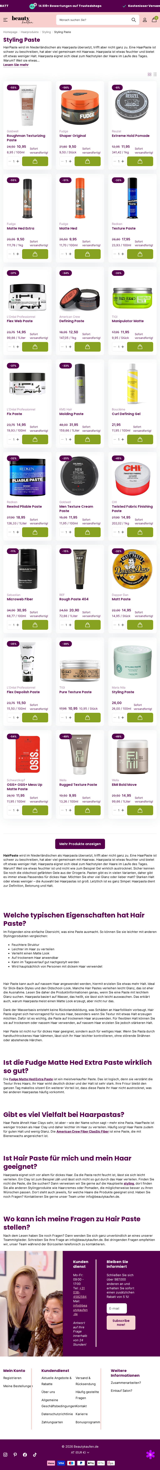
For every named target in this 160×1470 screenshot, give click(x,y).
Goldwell (12, 131)
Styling (46, 32)
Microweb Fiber (20, 599)
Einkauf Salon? (121, 1391)
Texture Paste (124, 228)
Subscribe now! (121, 1322)
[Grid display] (149, 74)
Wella (62, 780)
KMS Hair (65, 409)
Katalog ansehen (5, 20)
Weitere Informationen (125, 1373)
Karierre (82, 1414)
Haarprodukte (30, 32)
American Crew (69, 316)
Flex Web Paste (20, 321)
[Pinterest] (15, 1455)
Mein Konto (14, 1370)
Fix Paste (14, 414)
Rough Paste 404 (74, 599)
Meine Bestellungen (18, 1386)
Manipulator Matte (128, 321)
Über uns (48, 1392)
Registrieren (12, 1378)
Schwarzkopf (16, 780)
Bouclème (118, 409)
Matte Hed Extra (20, 228)
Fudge (63, 131)
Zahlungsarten (52, 1422)
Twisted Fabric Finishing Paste (132, 508)
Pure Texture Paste (75, 692)
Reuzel (116, 131)
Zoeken (133, 20)
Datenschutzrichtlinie (57, 1414)
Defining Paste (71, 321)
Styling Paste (123, 692)
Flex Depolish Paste (23, 692)
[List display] (155, 74)
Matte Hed (68, 228)
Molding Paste (71, 414)
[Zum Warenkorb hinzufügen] (35, 161)
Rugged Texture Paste (78, 784)
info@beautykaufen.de (80, 1310)
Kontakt (81, 1406)
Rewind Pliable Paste (24, 506)
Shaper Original (72, 136)
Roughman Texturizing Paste (26, 138)
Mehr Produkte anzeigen (80, 844)
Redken (117, 224)
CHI (114, 502)
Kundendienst (55, 1370)
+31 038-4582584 (80, 1292)
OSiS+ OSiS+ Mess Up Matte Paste (24, 786)
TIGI (115, 316)
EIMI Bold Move (124, 784)
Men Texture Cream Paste (76, 508)
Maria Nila (118, 687)
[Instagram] (5, 1455)
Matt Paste (121, 599)
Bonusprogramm (88, 1422)
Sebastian (13, 595)
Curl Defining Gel (126, 414)
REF (62, 595)
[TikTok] (35, 1455)
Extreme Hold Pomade (131, 136)
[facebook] (25, 1455)
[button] (17, 161)
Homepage (10, 32)
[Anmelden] (145, 20)
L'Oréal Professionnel (21, 316)
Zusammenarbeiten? (126, 1383)
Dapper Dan (120, 595)
